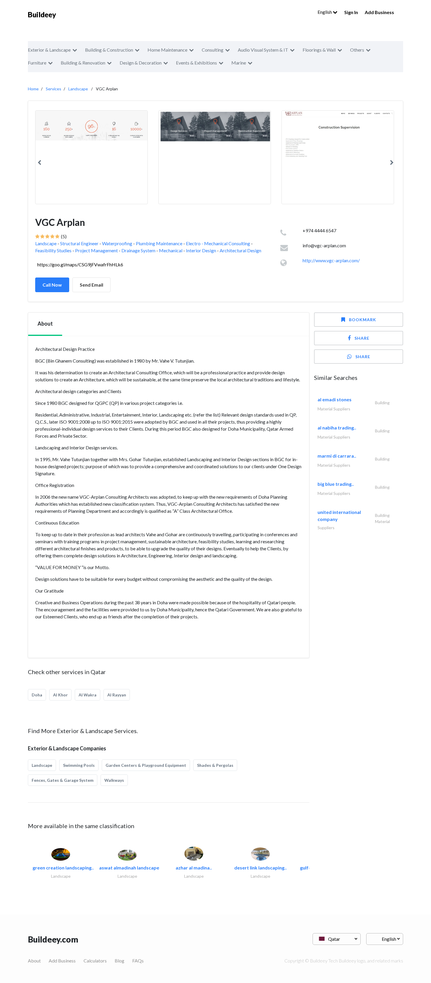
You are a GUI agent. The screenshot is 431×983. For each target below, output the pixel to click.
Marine (238, 62)
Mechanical (170, 250)
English (325, 12)
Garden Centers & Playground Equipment (146, 765)
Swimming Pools (79, 765)
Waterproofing (117, 243)
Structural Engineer (79, 243)
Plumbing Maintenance (159, 243)
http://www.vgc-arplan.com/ (331, 260)
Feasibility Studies (53, 250)
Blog (119, 960)
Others (357, 50)
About (34, 960)
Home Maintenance (167, 50)
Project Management (96, 250)
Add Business (379, 12)
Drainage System (138, 250)
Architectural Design (240, 250)
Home (33, 88)
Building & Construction (109, 50)
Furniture (37, 62)
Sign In (351, 12)
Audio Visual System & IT (263, 50)
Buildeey (42, 14)
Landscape (78, 88)
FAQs (138, 960)
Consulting (212, 50)
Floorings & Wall (319, 50)
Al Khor (60, 694)
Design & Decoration (141, 62)
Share (361, 338)
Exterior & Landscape (49, 50)
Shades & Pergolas (215, 765)
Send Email (91, 284)
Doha (37, 694)
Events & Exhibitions (196, 62)
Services (53, 88)
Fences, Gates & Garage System (63, 780)
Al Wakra (87, 694)
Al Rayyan (116, 694)
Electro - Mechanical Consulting (218, 243)
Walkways (114, 780)
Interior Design (201, 250)
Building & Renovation (83, 62)
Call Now (52, 284)
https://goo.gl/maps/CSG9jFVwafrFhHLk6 (80, 264)
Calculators (95, 960)
